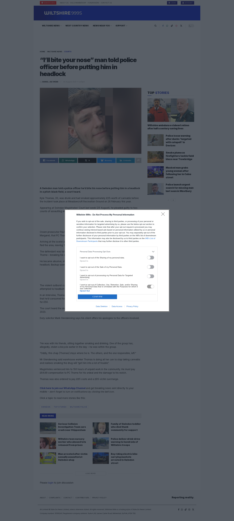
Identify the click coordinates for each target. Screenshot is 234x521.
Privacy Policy (132, 306)
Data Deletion (102, 306)
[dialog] (117, 260)
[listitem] (117, 251)
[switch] (150, 257)
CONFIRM (97, 297)
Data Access (117, 306)
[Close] (163, 214)
